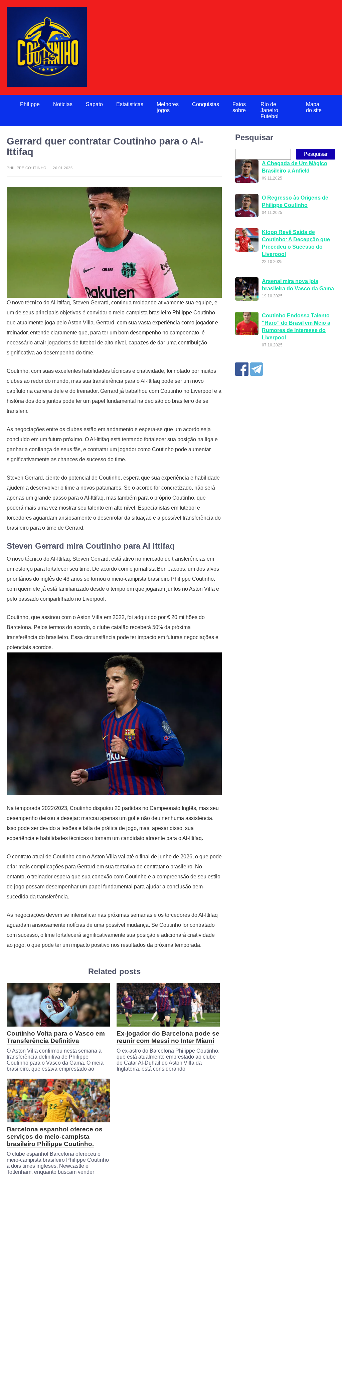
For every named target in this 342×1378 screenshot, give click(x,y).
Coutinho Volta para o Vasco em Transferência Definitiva (56, 1037)
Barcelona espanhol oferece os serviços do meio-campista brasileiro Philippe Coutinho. (55, 1136)
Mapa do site (314, 107)
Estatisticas (129, 104)
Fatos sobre (239, 107)
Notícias (62, 104)
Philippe (30, 104)
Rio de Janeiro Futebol (270, 110)
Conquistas (205, 104)
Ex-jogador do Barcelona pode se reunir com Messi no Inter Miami (168, 1037)
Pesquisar (254, 137)
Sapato (94, 104)
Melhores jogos (168, 107)
